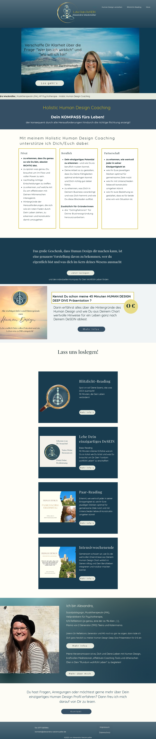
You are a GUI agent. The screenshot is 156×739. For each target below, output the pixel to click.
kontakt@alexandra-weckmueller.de (50, 732)
